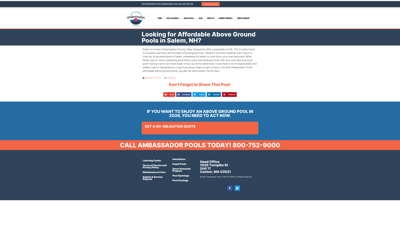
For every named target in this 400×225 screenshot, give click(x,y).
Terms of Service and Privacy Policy (155, 166)
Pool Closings (180, 180)
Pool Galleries (172, 18)
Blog (201, 18)
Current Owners (225, 18)
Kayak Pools (188, 18)
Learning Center (152, 160)
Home (160, 18)
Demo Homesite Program (181, 169)
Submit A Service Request (152, 178)
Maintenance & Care (154, 172)
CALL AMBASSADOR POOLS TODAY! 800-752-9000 (200, 145)
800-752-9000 (229, 177)
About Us (210, 18)
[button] (169, 94)
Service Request (243, 18)
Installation (179, 159)
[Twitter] (237, 188)
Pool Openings (180, 175)
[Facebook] (229, 188)
